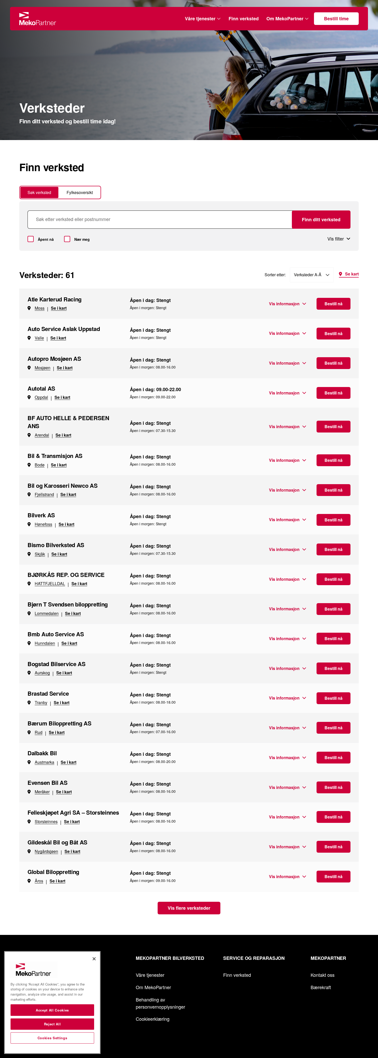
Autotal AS (41, 388)
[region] (52, 1002)
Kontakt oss (323, 974)
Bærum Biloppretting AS (59, 723)
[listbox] (312, 274)
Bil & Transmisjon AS (55, 456)
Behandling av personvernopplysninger (160, 1003)
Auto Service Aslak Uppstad (64, 329)
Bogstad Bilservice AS (57, 664)
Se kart (352, 274)
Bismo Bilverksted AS (56, 545)
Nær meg (82, 239)
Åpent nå (46, 239)
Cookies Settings (52, 1037)
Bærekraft (321, 987)
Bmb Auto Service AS (56, 634)
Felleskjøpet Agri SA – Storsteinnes (73, 812)
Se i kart (59, 308)
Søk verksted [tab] (39, 192)
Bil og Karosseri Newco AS (63, 485)
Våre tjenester (200, 18)
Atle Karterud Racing (55, 299)
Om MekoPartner (284, 18)
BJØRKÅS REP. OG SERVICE (66, 575)
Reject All (52, 1024)
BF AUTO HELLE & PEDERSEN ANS (68, 422)
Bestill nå (334, 304)
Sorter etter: (275, 275)
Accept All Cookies (52, 1010)
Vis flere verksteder (189, 908)
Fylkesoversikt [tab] (80, 192)
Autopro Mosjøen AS (54, 358)
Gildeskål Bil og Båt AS (57, 842)
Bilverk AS (41, 515)
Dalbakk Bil (42, 753)
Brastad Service (48, 693)
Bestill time (336, 18)
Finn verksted (244, 18)
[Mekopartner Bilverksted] (37, 18)
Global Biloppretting (53, 872)
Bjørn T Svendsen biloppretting (68, 604)
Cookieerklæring (152, 1018)
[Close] (94, 958)
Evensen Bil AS (48, 782)
